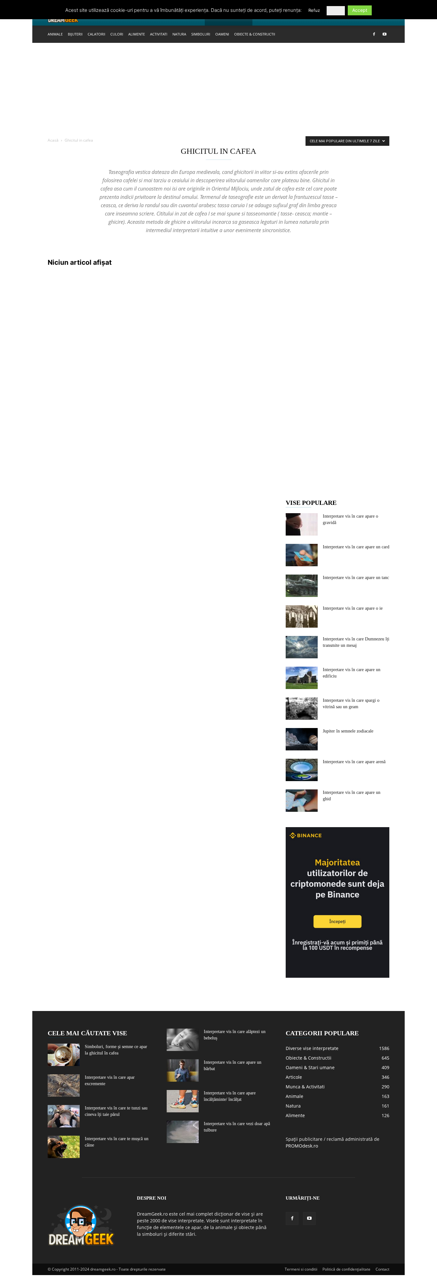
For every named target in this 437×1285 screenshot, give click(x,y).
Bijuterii (75, 34)
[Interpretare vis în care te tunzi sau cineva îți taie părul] (64, 1116)
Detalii (335, 10)
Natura (179, 34)
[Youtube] (384, 34)
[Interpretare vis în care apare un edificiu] (302, 678)
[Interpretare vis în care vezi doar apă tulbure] (183, 1132)
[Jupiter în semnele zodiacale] (302, 739)
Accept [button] (359, 10)
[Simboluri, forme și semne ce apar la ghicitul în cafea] (64, 1055)
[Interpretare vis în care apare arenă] (302, 770)
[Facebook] (374, 34)
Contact (382, 1269)
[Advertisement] (218, 90)
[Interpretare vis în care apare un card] (302, 555)
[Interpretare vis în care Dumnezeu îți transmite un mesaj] (302, 647)
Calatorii (96, 34)
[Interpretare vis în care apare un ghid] (302, 800)
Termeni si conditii (301, 1269)
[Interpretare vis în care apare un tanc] (302, 586)
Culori (116, 34)
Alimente (136, 34)
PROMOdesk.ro (302, 1146)
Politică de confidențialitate (346, 1269)
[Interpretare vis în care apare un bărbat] (183, 1070)
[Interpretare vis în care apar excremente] (64, 1085)
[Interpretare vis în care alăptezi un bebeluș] (183, 1040)
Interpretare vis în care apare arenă (354, 761)
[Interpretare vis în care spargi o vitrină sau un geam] (302, 708)
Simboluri (200, 34)
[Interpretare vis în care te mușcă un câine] (64, 1147)
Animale (55, 34)
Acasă (53, 140)
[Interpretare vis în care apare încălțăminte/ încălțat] (183, 1101)
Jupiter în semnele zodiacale (348, 731)
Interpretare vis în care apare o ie (353, 608)
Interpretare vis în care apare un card (356, 547)
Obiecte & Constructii (254, 34)
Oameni (222, 34)
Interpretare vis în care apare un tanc (356, 577)
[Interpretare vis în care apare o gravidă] (302, 524)
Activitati (158, 34)
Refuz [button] (314, 10)
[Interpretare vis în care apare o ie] (302, 616)
